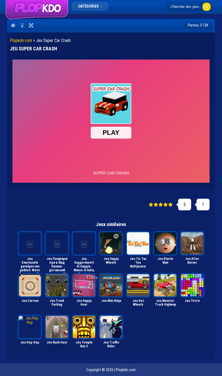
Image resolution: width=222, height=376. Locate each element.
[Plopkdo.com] (36, 19)
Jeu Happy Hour (84, 302)
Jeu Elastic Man (165, 260)
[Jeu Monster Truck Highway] (165, 285)
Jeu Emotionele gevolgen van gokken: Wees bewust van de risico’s (29, 264)
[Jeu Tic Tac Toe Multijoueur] (138, 243)
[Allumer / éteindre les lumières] (22, 25)
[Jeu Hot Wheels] (138, 285)
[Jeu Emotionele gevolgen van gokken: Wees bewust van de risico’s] (30, 243)
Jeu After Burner (192, 260)
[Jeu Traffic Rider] (111, 327)
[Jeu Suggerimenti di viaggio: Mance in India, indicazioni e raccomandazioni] (84, 243)
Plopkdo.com (21, 40)
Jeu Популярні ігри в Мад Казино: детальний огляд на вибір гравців (57, 264)
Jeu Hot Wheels (138, 302)
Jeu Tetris (192, 301)
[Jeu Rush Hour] (57, 327)
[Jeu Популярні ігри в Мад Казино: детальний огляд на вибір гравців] (57, 243)
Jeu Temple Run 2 (84, 344)
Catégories (88, 6)
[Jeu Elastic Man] (165, 243)
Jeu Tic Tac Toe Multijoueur (138, 262)
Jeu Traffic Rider (111, 344)
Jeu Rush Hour (57, 342)
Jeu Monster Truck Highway (165, 302)
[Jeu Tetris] (192, 285)
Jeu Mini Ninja (111, 301)
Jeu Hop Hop (29, 342)
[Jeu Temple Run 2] (84, 327)
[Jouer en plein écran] (31, 25)
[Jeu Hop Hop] (30, 327)
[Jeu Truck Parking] (57, 285)
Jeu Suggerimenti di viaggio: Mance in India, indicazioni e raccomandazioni (84, 264)
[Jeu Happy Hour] (84, 285)
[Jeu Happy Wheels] (111, 243)
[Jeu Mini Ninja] (111, 285)
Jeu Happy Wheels (111, 260)
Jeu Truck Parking (57, 302)
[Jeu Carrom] (30, 285)
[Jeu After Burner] (192, 243)
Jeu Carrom (29, 301)
